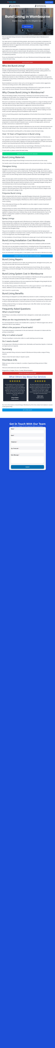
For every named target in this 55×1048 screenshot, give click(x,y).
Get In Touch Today (27, 62)
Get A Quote (27, 26)
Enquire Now (27, 414)
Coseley (21, 370)
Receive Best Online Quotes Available (27, 154)
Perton (17, 370)
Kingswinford (6, 370)
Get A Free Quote (27, 410)
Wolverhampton (28, 370)
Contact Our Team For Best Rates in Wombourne (27, 256)
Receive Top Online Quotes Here (27, 373)
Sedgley (12, 370)
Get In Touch (49, 2)
